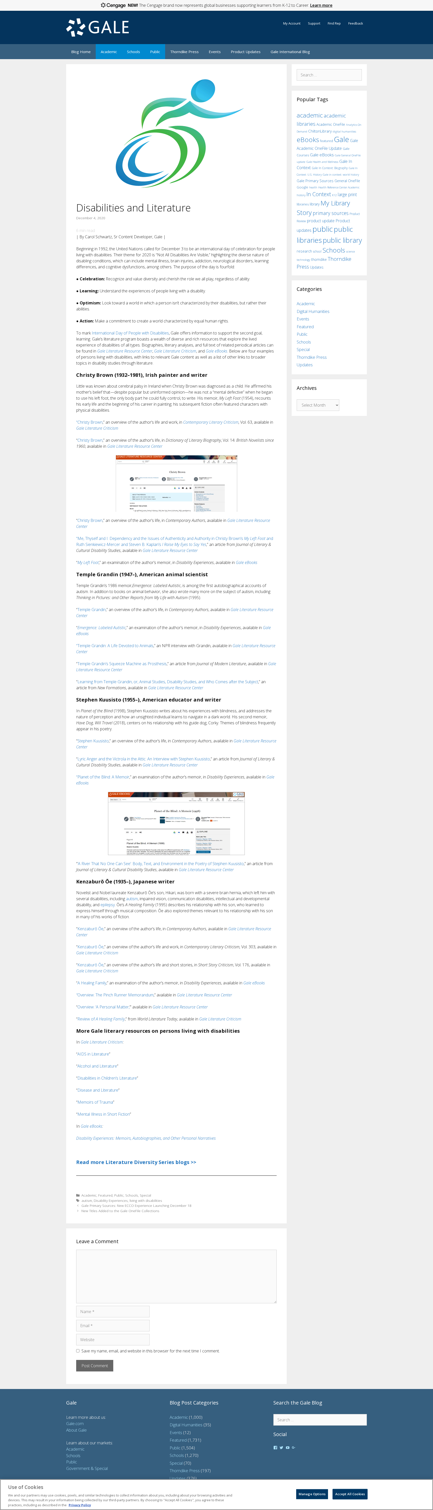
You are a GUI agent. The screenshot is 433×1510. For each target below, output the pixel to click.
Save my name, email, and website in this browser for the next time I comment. (150, 1351)
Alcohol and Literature (97, 1066)
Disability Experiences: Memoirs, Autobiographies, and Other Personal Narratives (146, 1138)
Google (302, 187)
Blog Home (81, 51)
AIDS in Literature (93, 1054)
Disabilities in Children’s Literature (107, 1078)
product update (321, 220)
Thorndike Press (184, 51)
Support (314, 23)
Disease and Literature (97, 1090)
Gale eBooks (216, 351)
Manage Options (312, 1494)
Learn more (321, 5)
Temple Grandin (91, 609)
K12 (334, 195)
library (314, 204)
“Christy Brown (89, 422)
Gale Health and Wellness (322, 162)
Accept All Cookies (350, 1494)
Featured (105, 1195)
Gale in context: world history (341, 174)
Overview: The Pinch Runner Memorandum (115, 995)
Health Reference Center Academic (339, 187)
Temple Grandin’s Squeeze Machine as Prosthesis (122, 663)
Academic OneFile (330, 124)
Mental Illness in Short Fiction (103, 1114)
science (350, 251)
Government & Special (87, 1468)
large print (347, 194)
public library (342, 240)
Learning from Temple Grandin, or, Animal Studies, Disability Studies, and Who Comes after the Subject (167, 681)
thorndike (319, 259)
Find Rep (334, 23)
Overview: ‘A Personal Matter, (103, 1007)
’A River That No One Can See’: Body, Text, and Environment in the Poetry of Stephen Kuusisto (160, 863)
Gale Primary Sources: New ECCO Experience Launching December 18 (136, 1205)
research (304, 251)
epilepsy (107, 904)
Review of (101, 1019)
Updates (316, 267)
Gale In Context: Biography (330, 168)
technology (303, 260)
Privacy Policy (80, 1504)
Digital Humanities (313, 311)
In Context (318, 194)
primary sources (331, 213)
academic (310, 115)
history (301, 195)
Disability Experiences (111, 1200)
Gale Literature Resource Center (124, 351)
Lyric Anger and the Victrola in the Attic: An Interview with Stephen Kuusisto (143, 759)
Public (155, 51)
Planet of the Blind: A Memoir (103, 777)
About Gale (76, 1430)
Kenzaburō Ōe (90, 929)
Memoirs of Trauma (95, 1102)
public (322, 229)
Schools (133, 51)
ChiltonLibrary (320, 131)
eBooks (308, 139)
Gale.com (75, 1423)
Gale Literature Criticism (175, 351)
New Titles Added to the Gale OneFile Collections (120, 1210)
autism (132, 898)
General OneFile (347, 180)
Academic (109, 51)
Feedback (355, 23)
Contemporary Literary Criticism (211, 422)
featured (326, 141)
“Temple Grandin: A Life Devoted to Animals (114, 645)
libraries (303, 204)
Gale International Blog (290, 51)
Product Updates (246, 51)
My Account (291, 23)
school (317, 251)
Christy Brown (89, 440)
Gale (341, 139)
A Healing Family (91, 983)
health (313, 187)
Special (145, 1195)
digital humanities (344, 131)
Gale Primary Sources (315, 180)
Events (215, 51)
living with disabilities (146, 1200)
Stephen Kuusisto (93, 741)
